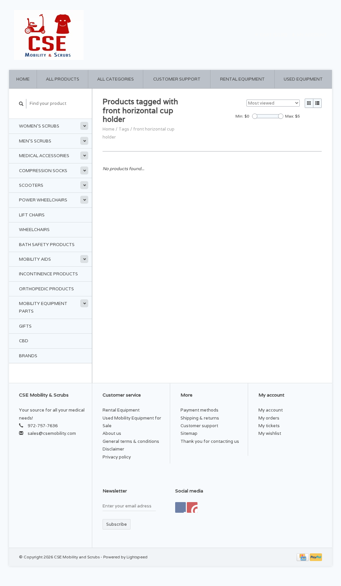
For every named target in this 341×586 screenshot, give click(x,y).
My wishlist (269, 433)
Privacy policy (117, 457)
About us (112, 433)
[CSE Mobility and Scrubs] (91, 35)
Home (23, 79)
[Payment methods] (303, 557)
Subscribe (116, 524)
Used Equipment (303, 79)
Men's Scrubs (35, 141)
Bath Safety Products (47, 244)
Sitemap (188, 433)
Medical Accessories (44, 155)
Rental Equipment (242, 79)
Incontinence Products (48, 274)
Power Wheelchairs (43, 200)
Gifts (25, 326)
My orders (268, 418)
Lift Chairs (32, 215)
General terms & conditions (131, 441)
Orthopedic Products (46, 289)
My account (311, 35)
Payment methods (199, 410)
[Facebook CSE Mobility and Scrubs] (180, 507)
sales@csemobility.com (52, 433)
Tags (124, 129)
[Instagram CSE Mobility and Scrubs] (192, 507)
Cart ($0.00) (273, 35)
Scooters (31, 185)
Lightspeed (137, 556)
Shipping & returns (199, 418)
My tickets (269, 426)
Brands (28, 356)
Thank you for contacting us (209, 441)
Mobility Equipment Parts (43, 307)
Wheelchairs (34, 229)
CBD (23, 341)
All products (62, 79)
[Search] (21, 104)
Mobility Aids (35, 259)
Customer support (176, 79)
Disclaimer (113, 449)
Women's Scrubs (39, 126)
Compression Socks (43, 170)
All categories (115, 79)
